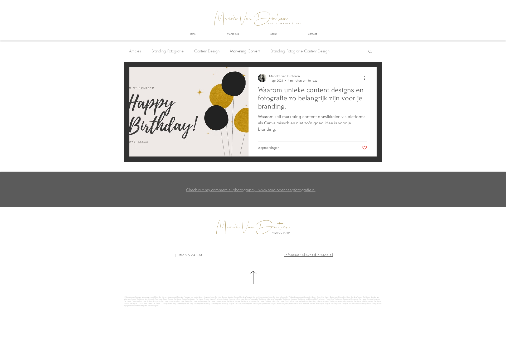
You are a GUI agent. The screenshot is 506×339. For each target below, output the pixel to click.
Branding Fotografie (168, 51)
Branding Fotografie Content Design (300, 51)
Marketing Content (245, 51)
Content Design (207, 51)
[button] (370, 52)
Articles (135, 51)
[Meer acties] (366, 78)
